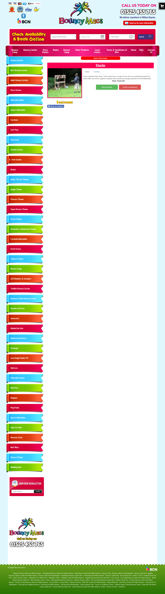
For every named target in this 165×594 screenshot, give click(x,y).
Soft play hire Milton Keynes (50, 584)
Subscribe (38, 491)
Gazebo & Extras (18, 308)
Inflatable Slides (17, 100)
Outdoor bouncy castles (82, 580)
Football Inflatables (19, 239)
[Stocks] (64, 82)
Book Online (107, 87)
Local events (97, 51)
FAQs (141, 49)
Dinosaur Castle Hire (112, 576)
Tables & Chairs (17, 258)
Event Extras (16, 248)
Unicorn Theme (17, 457)
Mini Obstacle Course (38, 580)
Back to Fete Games (100, 58)
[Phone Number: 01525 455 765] (138, 12)
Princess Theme (17, 199)
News (48, 580)
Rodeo (56, 49)
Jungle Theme (16, 189)
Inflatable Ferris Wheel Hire (38, 578)
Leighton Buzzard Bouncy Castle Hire (97, 578)
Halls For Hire (16, 427)
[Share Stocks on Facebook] (64, 106)
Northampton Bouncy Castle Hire (62, 580)
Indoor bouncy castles (20, 578)
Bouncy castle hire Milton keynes (26, 576)
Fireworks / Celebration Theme (23, 229)
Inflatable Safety (54, 578)
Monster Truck (16, 437)
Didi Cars (14, 368)
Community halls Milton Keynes (93, 576)
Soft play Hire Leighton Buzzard (29, 584)
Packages (14, 348)
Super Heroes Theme (19, 209)
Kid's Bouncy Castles (19, 70)
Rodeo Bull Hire (112, 582)
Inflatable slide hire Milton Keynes (72, 578)
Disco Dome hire (125, 576)
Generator (15, 318)
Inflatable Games (18, 377)
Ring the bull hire (75, 582)
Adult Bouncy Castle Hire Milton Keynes (87, 573)
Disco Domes (45, 51)
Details (87, 72)
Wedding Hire (16, 467)
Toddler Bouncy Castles (20, 288)
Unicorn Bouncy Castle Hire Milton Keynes (86, 587)
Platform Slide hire (122, 580)
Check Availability (130, 87)
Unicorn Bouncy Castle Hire (62, 587)
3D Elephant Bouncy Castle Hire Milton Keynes (57, 573)
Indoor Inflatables (18, 109)
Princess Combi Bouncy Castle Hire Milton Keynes (31, 582)
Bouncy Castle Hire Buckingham (122, 573)
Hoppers (14, 397)
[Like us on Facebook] (23, 16)
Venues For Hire (111, 587)
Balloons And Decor (19, 338)
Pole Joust (15, 139)
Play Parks (15, 407)
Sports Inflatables (18, 417)
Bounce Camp (15, 51)
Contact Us (151, 51)
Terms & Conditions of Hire (117, 51)
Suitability (96, 72)
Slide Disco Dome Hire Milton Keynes (131, 582)
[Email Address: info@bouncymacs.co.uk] (139, 23)
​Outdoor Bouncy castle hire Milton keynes (27, 573)
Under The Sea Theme (20, 179)
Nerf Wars (15, 447)
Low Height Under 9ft (19, 358)
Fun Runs (14, 119)
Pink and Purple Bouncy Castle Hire (102, 580)
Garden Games (17, 149)
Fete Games (17, 159)
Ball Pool (14, 387)
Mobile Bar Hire (17, 328)
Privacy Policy (53, 582)
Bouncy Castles (30, 49)
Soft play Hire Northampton (70, 584)
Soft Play (14, 129)
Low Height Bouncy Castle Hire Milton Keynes (135, 578)
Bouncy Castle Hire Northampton (49, 576)
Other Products (82, 49)
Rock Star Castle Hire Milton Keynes (94, 582)
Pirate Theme (16, 219)
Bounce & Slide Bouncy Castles (23, 298)
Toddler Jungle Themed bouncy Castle (128, 584)
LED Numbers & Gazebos (21, 278)
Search (141, 37)
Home (133, 49)
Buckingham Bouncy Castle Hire (71, 576)
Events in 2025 (137, 576)
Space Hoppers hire (87, 584)
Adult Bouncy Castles (19, 80)
